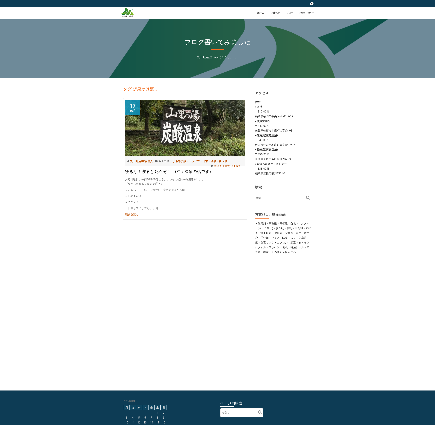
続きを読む (132, 214)
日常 (205, 161)
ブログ (289, 12)
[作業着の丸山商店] (128, 13)
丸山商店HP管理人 (142, 161)
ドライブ (194, 161)
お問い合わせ (306, 12)
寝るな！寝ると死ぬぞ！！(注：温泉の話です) (168, 171)
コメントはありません (227, 166)
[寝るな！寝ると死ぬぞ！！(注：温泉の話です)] (185, 128)
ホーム (260, 12)
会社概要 (275, 12)
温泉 (213, 161)
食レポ (223, 161)
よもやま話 (179, 161)
